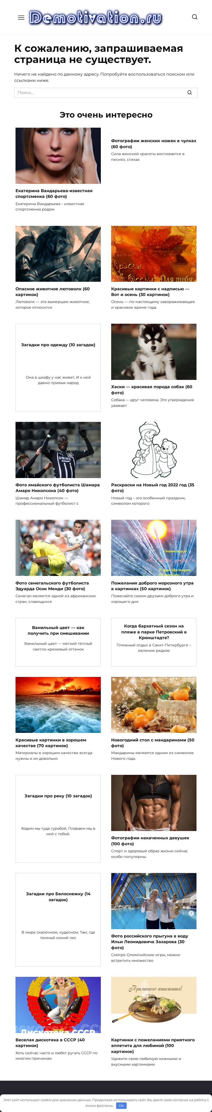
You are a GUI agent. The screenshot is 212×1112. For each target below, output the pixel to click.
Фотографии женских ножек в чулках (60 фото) (153, 143)
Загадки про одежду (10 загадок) (58, 344)
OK (121, 1105)
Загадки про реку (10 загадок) (58, 795)
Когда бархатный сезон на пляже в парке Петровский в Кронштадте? (154, 632)
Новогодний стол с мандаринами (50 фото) (152, 742)
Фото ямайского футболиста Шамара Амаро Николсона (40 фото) (58, 487)
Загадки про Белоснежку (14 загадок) (58, 896)
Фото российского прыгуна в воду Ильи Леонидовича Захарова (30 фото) (149, 942)
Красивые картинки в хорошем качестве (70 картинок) (51, 742)
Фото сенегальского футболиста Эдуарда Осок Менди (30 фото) (52, 585)
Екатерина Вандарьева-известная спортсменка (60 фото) (54, 193)
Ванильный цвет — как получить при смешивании (58, 630)
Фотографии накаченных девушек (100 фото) (150, 840)
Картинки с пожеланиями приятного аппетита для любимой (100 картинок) (153, 1045)
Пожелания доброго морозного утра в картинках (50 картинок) (152, 585)
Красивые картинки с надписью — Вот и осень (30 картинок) (150, 291)
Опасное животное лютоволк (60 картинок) (53, 291)
